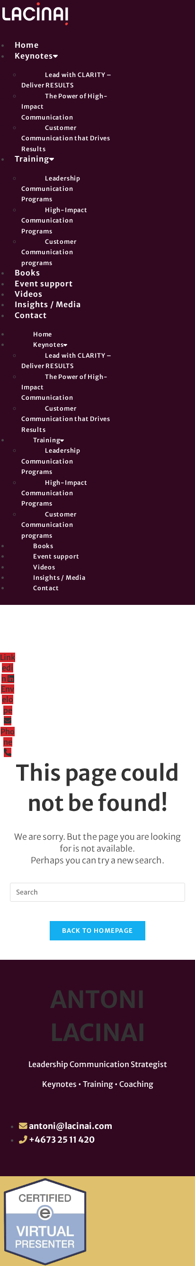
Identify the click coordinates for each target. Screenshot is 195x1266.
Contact (31, 315)
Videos (29, 294)
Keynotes (34, 55)
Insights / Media (48, 304)
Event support (44, 283)
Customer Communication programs (48, 252)
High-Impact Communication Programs (54, 220)
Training (32, 159)
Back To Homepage (97, 931)
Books (27, 272)
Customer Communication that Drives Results (65, 138)
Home (27, 45)
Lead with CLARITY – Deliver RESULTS (66, 80)
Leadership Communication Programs (50, 188)
